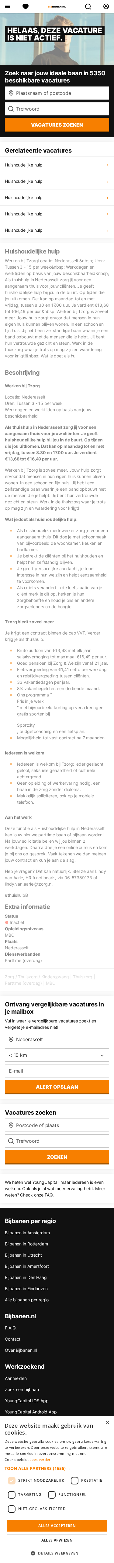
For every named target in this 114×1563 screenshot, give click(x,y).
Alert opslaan (57, 1087)
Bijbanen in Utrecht (23, 1255)
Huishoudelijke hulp (24, 164)
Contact (12, 1339)
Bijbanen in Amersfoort (27, 1266)
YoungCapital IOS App (27, 1400)
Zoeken (57, 1157)
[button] (57, 1468)
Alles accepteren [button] (57, 1525)
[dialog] (57, 1489)
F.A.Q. (10, 1327)
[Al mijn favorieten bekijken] (25, 6)
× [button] (107, 1422)
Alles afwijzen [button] (57, 1540)
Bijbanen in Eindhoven (26, 1288)
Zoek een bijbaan (22, 1389)
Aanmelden (16, 1378)
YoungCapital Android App (31, 1411)
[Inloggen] (106, 6)
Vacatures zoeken (57, 125)
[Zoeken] (90, 6)
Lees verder (39, 1459)
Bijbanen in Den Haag (26, 1277)
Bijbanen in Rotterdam (26, 1243)
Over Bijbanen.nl (21, 1350)
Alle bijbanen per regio (27, 1299)
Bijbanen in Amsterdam (27, 1232)
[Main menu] (7, 6)
